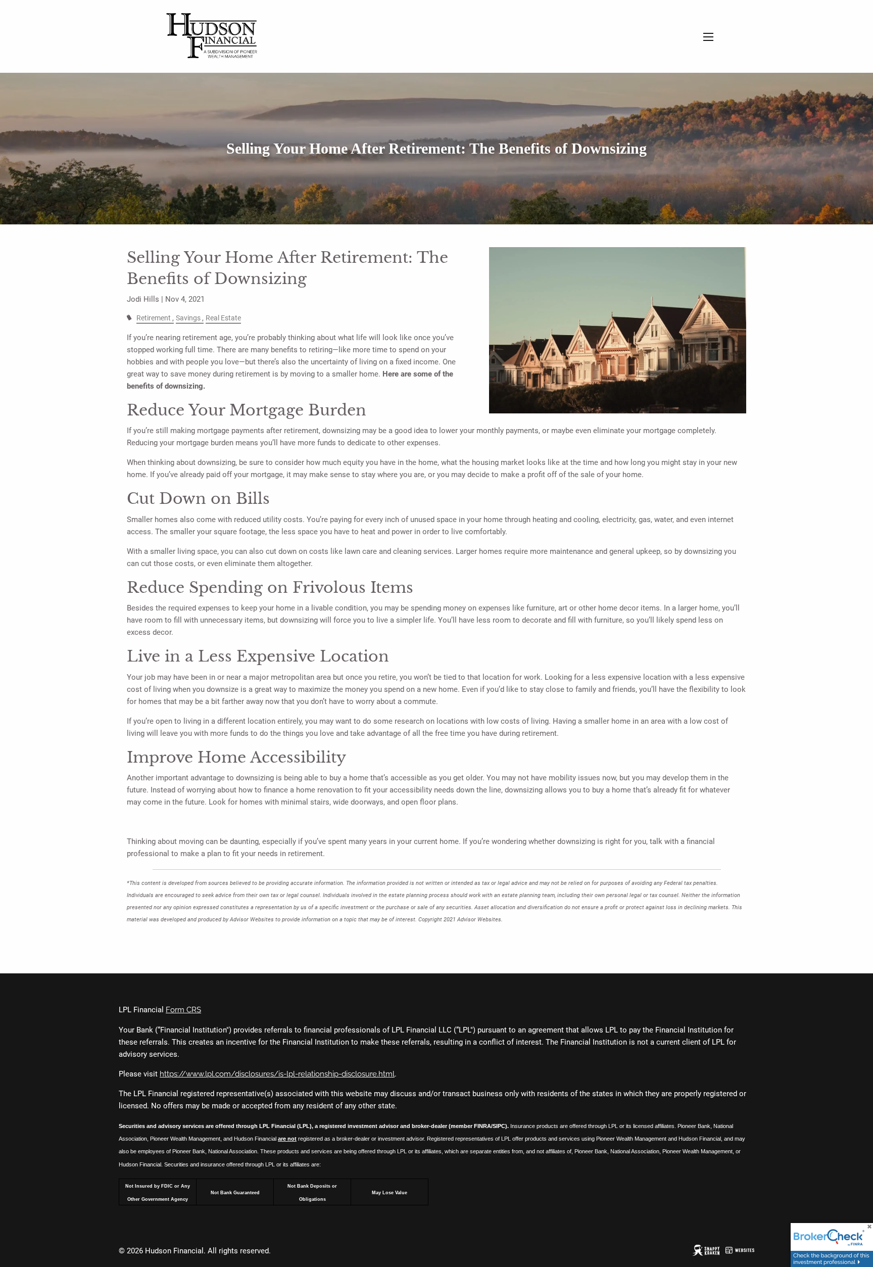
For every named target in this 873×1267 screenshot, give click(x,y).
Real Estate (223, 318)
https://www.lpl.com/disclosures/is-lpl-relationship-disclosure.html (277, 1073)
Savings (188, 318)
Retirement (153, 318)
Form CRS (183, 1009)
